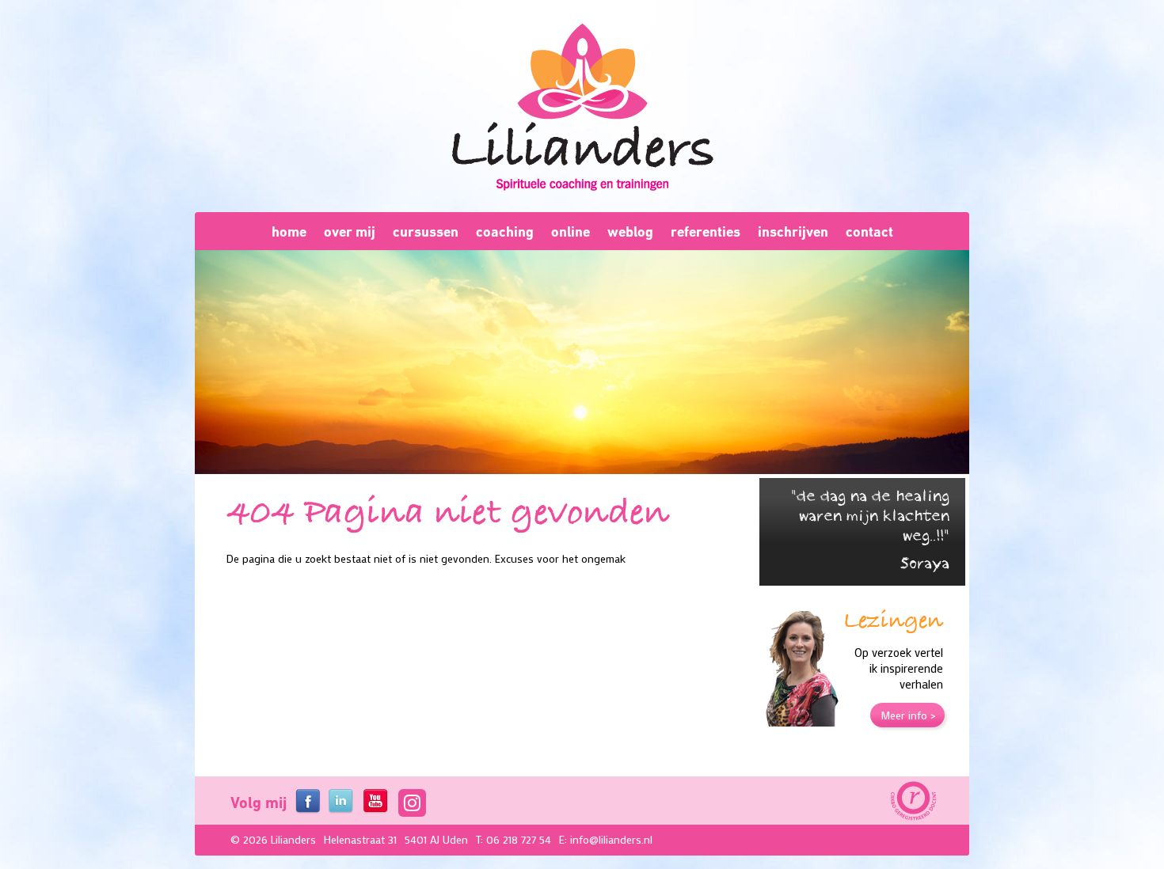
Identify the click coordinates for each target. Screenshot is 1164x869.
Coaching (505, 231)
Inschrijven (793, 231)
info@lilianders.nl (611, 839)
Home (289, 231)
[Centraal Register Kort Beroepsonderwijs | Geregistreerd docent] (912, 801)
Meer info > (908, 715)
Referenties (705, 231)
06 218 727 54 (518, 839)
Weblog (630, 231)
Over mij (349, 231)
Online (570, 231)
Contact (869, 231)
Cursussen (425, 231)
